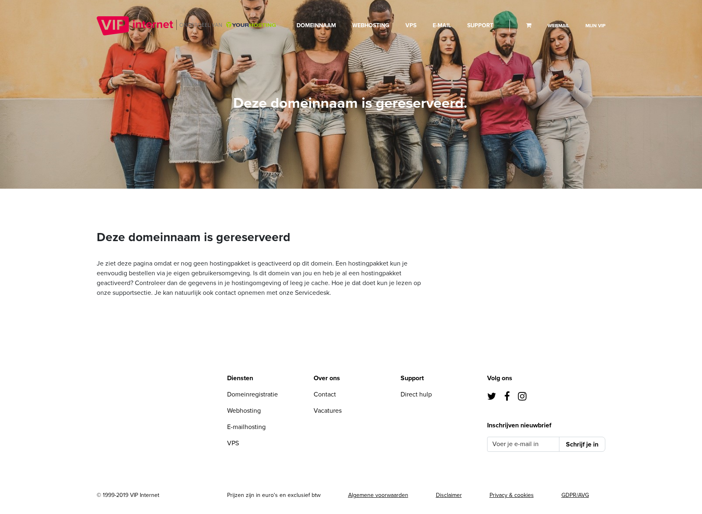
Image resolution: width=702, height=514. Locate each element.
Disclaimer (449, 495)
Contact (325, 394)
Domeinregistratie (252, 394)
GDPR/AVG (575, 495)
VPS (410, 25)
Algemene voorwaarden (378, 495)
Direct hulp (416, 394)
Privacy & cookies (512, 495)
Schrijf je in (582, 444)
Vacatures (328, 411)
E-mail (442, 25)
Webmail (558, 25)
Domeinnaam (316, 25)
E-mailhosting (246, 427)
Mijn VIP (595, 25)
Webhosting (370, 25)
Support (480, 25)
